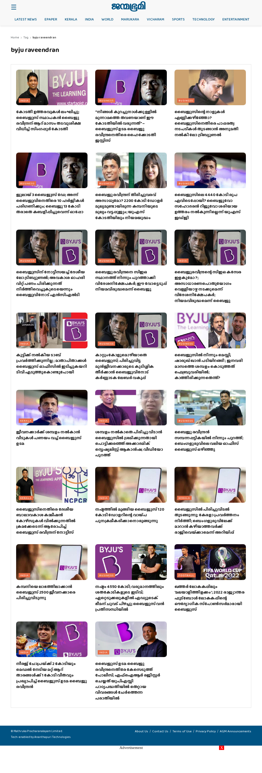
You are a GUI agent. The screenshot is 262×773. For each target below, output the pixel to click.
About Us (141, 731)
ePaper (51, 19)
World (107, 19)
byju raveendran (44, 37)
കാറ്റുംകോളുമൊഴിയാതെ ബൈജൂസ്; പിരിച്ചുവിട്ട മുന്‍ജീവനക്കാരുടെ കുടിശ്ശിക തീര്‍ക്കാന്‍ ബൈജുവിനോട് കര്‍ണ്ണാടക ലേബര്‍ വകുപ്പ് (124, 366)
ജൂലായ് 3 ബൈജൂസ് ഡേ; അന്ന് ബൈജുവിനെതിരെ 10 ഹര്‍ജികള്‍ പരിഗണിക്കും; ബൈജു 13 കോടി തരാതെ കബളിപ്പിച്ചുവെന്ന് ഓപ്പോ (50, 203)
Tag (25, 37)
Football (186, 575)
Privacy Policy (206, 731)
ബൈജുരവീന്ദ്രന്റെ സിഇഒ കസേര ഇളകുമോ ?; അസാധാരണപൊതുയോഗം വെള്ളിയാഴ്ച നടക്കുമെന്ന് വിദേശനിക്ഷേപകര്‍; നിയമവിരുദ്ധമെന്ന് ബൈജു (208, 286)
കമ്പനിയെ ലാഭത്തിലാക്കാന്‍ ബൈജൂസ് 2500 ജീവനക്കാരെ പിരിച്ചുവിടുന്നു (45, 592)
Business (106, 100)
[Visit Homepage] (129, 6)
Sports (178, 19)
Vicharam (155, 19)
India (89, 19)
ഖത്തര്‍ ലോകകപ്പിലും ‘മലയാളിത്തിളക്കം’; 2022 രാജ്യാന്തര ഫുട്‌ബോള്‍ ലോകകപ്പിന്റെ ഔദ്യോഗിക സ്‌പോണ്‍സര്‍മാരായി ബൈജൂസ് (209, 598)
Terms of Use (182, 731)
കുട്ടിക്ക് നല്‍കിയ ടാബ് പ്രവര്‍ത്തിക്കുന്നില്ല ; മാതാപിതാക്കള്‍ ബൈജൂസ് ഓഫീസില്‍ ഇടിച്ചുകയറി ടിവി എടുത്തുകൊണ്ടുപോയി (51, 363)
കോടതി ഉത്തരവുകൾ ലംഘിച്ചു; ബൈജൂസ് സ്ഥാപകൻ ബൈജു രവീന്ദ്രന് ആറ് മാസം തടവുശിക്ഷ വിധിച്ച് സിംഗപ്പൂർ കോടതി (48, 120)
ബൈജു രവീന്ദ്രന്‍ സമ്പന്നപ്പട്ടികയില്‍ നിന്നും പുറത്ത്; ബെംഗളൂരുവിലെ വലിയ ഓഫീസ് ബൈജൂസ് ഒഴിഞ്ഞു (208, 440)
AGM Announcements (235, 731)
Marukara (130, 19)
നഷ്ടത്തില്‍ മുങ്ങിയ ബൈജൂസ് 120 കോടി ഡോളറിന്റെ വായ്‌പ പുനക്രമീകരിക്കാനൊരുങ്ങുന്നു (129, 515)
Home (15, 37)
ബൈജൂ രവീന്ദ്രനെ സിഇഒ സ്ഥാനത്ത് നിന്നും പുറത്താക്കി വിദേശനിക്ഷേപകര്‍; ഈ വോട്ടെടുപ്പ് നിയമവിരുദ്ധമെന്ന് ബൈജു (131, 280)
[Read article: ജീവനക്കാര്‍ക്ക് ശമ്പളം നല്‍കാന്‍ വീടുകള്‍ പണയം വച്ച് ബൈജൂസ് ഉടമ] (52, 408)
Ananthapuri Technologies (52, 737)
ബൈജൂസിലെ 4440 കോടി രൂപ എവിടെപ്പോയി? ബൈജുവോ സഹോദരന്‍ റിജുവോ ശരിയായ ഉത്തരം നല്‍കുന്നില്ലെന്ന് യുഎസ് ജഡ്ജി (207, 206)
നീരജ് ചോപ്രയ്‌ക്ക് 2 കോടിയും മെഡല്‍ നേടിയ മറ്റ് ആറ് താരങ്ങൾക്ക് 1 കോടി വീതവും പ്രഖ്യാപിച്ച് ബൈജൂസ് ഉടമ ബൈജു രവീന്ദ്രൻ (51, 675)
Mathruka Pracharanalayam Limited (38, 731)
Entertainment (235, 19)
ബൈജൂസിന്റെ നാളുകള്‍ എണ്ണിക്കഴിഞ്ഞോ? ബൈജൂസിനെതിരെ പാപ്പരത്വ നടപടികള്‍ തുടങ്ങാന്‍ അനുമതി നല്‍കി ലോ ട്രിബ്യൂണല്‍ (206, 123)
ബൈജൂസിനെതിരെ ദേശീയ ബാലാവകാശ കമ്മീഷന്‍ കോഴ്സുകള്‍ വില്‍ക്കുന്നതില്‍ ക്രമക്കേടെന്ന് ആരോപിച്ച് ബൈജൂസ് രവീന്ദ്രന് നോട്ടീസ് (45, 520)
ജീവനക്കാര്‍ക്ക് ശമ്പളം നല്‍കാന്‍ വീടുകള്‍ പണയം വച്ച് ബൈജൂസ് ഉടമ (48, 437)
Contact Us (160, 731)
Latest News (26, 19)
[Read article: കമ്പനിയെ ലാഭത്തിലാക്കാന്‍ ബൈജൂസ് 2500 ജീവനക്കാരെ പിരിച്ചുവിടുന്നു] (52, 562)
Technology (203, 19)
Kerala (71, 19)
